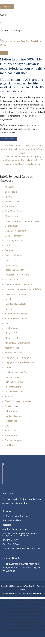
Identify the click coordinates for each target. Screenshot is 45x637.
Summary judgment (14, 440)
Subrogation (11, 435)
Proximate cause (13, 406)
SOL (7, 425)
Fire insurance (12, 265)
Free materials (12, 279)
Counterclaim (11, 226)
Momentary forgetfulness (17, 343)
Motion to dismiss (13, 352)
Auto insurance (12, 201)
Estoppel (9, 250)
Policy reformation (14, 391)
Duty (7, 245)
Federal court (11, 260)
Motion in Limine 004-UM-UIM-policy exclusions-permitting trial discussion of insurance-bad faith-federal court (22, 160)
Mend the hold (12, 338)
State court (10, 430)
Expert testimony (13, 255)
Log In (6, 6)
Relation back (11, 420)
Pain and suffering (14, 382)
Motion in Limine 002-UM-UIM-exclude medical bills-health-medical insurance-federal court (22, 149)
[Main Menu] (4, 53)
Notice (8, 367)
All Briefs (9, 187)
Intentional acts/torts (15, 304)
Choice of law (11, 216)
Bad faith (9, 206)
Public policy (11, 411)
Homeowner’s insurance (16, 294)
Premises (9, 396)
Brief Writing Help (11, 520)
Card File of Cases (14, 211)
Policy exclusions (13, 386)
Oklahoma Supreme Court (17, 372)
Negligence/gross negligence (19, 357)
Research (6, 524)
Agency (8, 196)
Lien (7, 323)
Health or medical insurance (18, 284)
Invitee (8, 308)
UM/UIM (9, 445)
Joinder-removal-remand (17, 313)
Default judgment (13, 235)
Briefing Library (10, 540)
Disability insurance (14, 240)
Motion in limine (13, 347)
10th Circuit (11, 191)
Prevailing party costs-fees (18, 401)
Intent (8, 299)
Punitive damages (13, 416)
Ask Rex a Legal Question (14, 529)
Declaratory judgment (15, 231)
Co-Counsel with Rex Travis (15, 516)
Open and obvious (13, 377)
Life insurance (12, 328)
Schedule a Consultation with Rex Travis (21, 548)
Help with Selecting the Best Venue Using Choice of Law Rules (19, 534)
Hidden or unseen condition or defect (23, 289)
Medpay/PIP (11, 333)
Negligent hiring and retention (20, 362)
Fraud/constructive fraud (17, 274)
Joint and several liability (17, 318)
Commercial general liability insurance (23, 221)
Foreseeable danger (14, 269)
